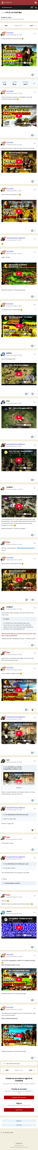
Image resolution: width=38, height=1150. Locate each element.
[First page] (2, 25)
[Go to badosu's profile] (3, 354)
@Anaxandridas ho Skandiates (26, 548)
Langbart (9, 487)
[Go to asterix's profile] (3, 912)
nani (7, 760)
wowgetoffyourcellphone (11, 769)
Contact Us (19, 1143)
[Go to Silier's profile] (3, 402)
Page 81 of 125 (19, 25)
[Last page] (35, 25)
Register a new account (19, 1097)
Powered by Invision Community (19, 1147)
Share (19, 1121)
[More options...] (35, 34)
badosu (9, 353)
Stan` (23, 864)
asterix (9, 911)
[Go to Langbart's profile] (3, 488)
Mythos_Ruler (7, 17)
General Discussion (18, 19)
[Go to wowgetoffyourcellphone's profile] (3, 239)
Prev (6, 25)
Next (31, 25)
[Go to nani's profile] (3, 761)
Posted (14, 35)
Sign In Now (19, 1110)
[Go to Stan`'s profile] (3, 543)
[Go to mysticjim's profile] (3, 34)
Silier (7, 1063)
